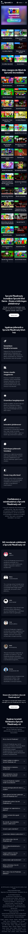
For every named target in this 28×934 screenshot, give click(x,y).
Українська (23, 924)
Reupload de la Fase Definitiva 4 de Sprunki (14, 910)
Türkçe (12, 924)
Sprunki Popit (22, 898)
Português (13, 921)
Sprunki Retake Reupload (14, 894)
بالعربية (24, 923)
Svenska (24, 926)
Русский (23, 921)
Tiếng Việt (17, 924)
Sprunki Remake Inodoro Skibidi (10, 898)
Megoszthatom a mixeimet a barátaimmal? (10, 768)
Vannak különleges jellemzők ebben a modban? (13, 788)
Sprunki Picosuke (9, 903)
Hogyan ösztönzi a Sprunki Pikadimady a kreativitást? (10, 853)
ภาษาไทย (20, 923)
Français (11, 919)
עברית (24, 928)
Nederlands (5, 926)
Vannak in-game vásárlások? (10, 829)
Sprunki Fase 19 (20, 901)
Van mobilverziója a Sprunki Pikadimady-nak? (10, 840)
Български (18, 929)
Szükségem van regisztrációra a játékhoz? (11, 809)
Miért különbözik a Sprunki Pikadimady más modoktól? (10, 775)
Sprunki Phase (14, 908)
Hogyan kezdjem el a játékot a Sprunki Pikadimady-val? (11, 761)
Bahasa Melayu (14, 923)
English (2, 919)
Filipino (10, 926)
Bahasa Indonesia (6, 923)
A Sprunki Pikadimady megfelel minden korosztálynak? (11, 781)
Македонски (23, 931)
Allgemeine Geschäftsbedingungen (9, 892)
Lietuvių (17, 931)
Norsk (3, 928)
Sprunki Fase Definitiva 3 (10, 901)
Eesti (9, 931)
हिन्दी (5, 924)
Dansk (7, 928)
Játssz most (14, 20)
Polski (8, 924)
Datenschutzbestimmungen (14, 890)
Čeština (15, 928)
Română (14, 926)
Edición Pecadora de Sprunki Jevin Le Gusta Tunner (14, 913)
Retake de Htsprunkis (9, 917)
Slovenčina (8, 929)
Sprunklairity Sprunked (8, 899)
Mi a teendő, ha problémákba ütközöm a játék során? (11, 822)
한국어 (8, 921)
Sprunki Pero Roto (20, 905)
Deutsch (6, 919)
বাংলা (3, 924)
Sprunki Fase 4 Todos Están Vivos (14, 896)
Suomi (11, 928)
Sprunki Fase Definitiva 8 (8, 906)
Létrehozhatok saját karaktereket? (12, 860)
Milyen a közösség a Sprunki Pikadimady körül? (10, 865)
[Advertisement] (14, 277)
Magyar (19, 926)
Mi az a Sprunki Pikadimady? (10, 739)
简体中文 (21, 919)
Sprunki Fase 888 (18, 903)
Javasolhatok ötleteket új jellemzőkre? (13, 834)
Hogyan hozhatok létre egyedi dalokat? (11, 816)
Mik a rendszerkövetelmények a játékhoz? (11, 847)
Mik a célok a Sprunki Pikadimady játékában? (12, 872)
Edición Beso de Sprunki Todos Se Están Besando (14, 915)
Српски (13, 929)
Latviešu (13, 931)
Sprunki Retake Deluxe (20, 906)
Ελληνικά (20, 928)
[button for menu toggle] (26, 2)
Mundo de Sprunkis (14, 911)
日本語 (4, 921)
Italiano (18, 921)
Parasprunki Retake (19, 917)
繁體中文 (25, 919)
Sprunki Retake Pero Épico (9, 905)
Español (16, 919)
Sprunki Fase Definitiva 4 (19, 899)
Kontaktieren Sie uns (22, 892)
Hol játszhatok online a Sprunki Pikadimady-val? (11, 802)
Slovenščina (4, 931)
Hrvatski (24, 929)
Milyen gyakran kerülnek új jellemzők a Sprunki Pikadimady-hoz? (13, 795)
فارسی (3, 929)
